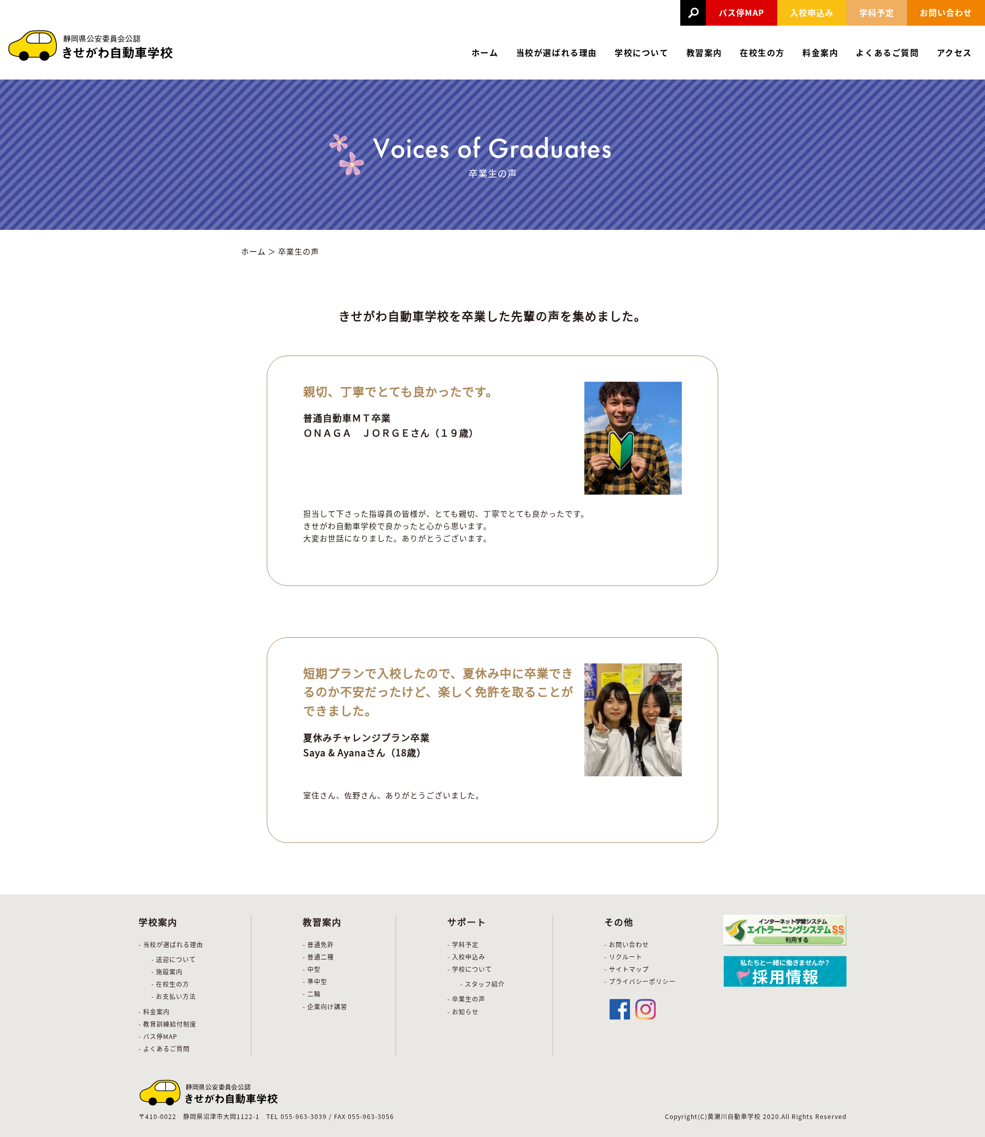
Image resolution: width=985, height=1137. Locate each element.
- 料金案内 (154, 1011)
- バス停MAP (158, 1036)
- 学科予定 (463, 944)
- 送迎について (173, 959)
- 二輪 (312, 993)
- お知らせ (463, 1011)
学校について (642, 52)
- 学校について (469, 969)
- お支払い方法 (173, 996)
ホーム (485, 52)
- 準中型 (315, 981)
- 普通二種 (318, 956)
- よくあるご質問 (164, 1048)
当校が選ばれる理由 (556, 52)
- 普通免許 (318, 944)
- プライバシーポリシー (640, 981)
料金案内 (820, 52)
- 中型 (312, 969)
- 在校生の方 (170, 983)
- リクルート (623, 956)
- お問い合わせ (626, 944)
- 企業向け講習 (325, 1006)
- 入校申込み (466, 956)
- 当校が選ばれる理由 (171, 944)
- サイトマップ (626, 969)
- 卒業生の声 (466, 998)
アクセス (954, 52)
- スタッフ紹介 (482, 983)
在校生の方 (762, 52)
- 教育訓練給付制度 (167, 1024)
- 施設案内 (167, 971)
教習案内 (704, 52)
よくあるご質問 (887, 52)
